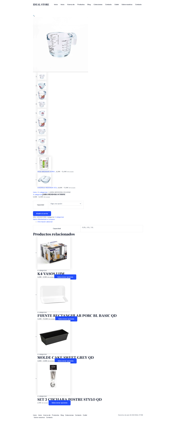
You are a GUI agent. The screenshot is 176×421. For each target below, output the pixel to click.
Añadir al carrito (42, 213)
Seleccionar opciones (65, 277)
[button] (34, 16)
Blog (89, 4)
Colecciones (98, 4)
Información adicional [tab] (44, 222)
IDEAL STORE (41, 4)
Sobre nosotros (127, 4)
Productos (81, 4)
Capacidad (40, 205)
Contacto (108, 4)
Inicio (56, 4)
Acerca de (71, 4)
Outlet (116, 4)
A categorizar (43, 192)
